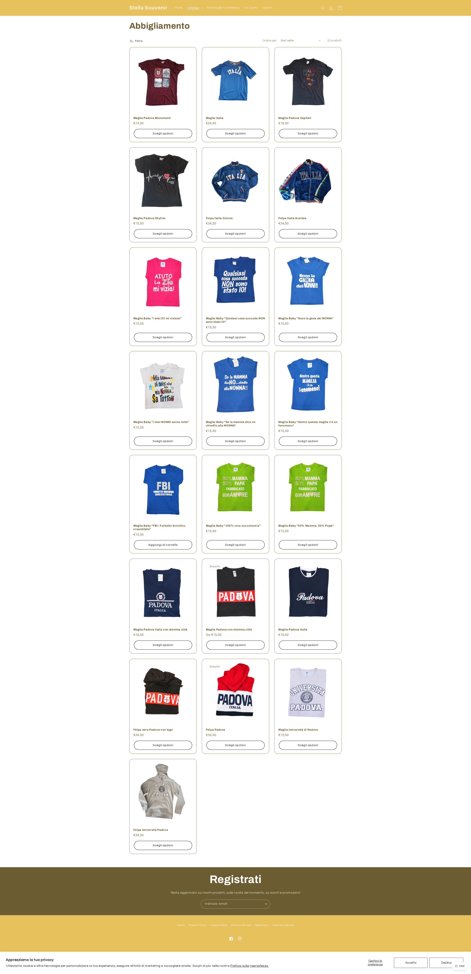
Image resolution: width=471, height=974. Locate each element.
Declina (446, 962)
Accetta (410, 962)
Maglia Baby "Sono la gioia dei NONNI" (306, 318)
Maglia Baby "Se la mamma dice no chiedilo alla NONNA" (231, 424)
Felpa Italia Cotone (219, 218)
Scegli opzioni (163, 133)
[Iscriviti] (266, 904)
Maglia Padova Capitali (294, 118)
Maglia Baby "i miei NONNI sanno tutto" (161, 422)
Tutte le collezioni (283, 925)
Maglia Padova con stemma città (229, 629)
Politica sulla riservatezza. (249, 966)
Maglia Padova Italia (292, 629)
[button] (195, 8)
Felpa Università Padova (150, 829)
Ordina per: (270, 40)
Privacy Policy (197, 925)
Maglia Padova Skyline (149, 218)
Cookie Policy (218, 925)
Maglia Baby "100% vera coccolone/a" (233, 525)
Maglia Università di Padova (298, 729)
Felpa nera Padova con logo (153, 729)
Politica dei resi (241, 925)
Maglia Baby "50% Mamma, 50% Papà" (306, 525)
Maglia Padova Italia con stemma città (160, 629)
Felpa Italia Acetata (292, 218)
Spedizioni (261, 925)
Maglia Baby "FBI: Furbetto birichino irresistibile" (159, 527)
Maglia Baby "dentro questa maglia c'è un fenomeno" (308, 424)
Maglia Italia (215, 118)
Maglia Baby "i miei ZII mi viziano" (157, 318)
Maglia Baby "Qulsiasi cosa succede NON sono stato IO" (235, 320)
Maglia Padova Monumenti (152, 118)
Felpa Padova (215, 729)
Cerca (181, 925)
